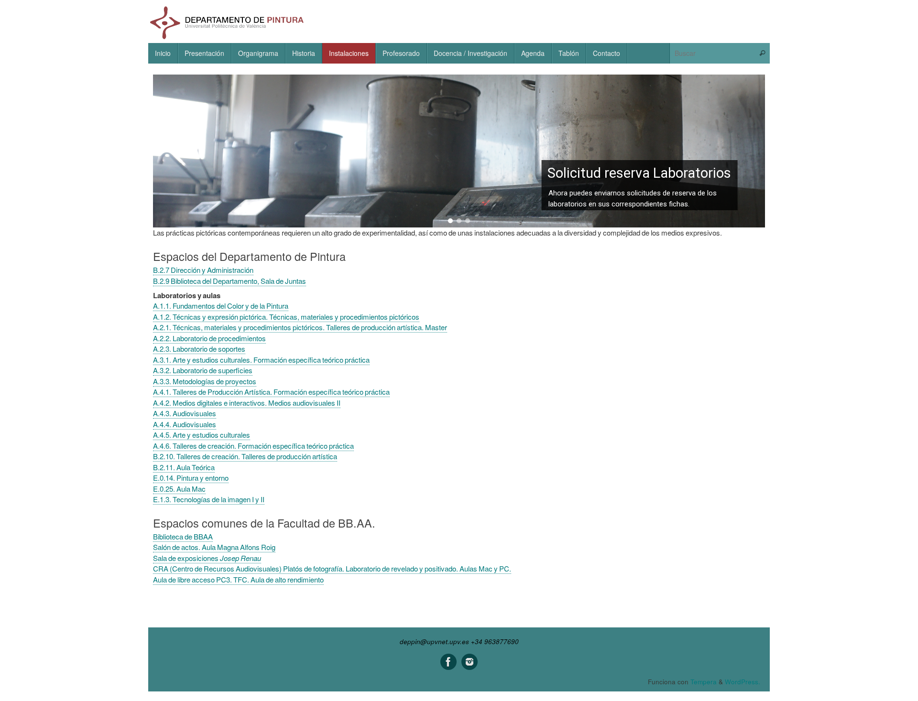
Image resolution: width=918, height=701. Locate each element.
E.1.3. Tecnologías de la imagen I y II (208, 499)
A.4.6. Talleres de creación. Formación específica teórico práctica (253, 446)
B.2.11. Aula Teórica (184, 467)
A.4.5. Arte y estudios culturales (201, 435)
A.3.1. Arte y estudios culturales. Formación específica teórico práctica (261, 360)
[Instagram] (469, 662)
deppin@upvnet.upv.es (434, 641)
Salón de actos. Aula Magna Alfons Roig (214, 547)
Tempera (703, 681)
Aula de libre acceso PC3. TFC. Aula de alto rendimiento (238, 579)
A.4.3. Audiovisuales (184, 413)
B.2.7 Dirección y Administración (203, 270)
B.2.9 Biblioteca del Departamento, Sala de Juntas (229, 281)
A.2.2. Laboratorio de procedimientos (209, 338)
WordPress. (742, 681)
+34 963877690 (495, 641)
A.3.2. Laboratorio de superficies (202, 370)
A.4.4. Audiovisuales (184, 424)
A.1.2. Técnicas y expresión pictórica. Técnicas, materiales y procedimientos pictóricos (286, 317)
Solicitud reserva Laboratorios (639, 173)
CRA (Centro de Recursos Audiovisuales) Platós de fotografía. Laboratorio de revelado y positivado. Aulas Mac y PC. (332, 568)
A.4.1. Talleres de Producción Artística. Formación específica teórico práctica (271, 392)
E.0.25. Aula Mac (179, 489)
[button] (459, 151)
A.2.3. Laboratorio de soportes (199, 349)
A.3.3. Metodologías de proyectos (204, 381)
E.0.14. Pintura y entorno (191, 478)
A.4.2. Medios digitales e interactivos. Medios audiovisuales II (246, 403)
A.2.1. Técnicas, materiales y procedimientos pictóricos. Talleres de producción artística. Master (300, 327)
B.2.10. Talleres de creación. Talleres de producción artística (245, 456)
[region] (459, 151)
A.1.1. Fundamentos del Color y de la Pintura (220, 306)
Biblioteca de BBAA (183, 536)
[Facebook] (448, 662)
